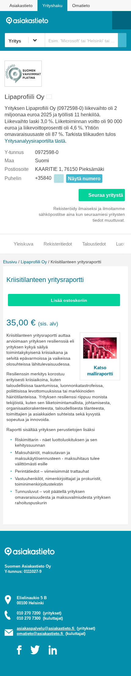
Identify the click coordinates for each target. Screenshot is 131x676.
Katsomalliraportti (100, 370)
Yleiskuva (23, 243)
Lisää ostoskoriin (69, 300)
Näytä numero (84, 178)
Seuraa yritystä (105, 195)
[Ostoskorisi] (76, 20)
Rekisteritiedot (58, 243)
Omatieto (81, 5)
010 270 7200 (39, 613)
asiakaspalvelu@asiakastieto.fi (46, 628)
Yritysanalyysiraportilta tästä (35, 141)
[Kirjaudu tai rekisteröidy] (104, 20)
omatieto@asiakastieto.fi (40, 633)
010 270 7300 (40, 618)
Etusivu (10, 261)
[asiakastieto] (29, 20)
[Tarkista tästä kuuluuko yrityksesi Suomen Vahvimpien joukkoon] (23, 85)
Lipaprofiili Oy (34, 261)
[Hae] (122, 40)
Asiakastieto (21, 5)
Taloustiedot (94, 243)
